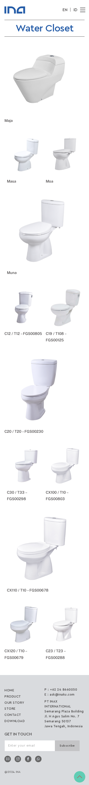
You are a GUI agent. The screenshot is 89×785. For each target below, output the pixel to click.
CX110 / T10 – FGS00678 (27, 590)
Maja (8, 120)
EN (65, 10)
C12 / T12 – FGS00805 (23, 333)
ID (75, 10)
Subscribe (67, 745)
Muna (12, 273)
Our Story (14, 702)
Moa (49, 181)
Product (12, 696)
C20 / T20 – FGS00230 (23, 431)
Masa (11, 181)
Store (10, 708)
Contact (12, 714)
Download (14, 721)
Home (9, 690)
